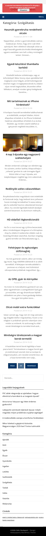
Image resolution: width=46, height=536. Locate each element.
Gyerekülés (7, 461)
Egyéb (4, 450)
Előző (12, 366)
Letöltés (5, 471)
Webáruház (7, 504)
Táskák (5, 488)
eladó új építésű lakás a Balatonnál (13, 517)
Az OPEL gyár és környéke (23, 279)
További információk (29, 7)
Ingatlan (5, 466)
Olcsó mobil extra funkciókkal (23, 307)
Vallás (4, 493)
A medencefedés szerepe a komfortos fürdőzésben (23, 418)
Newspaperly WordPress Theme (23, 532)
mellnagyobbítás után (31, 517)
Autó (4, 445)
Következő (31, 366)
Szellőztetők (7, 477)
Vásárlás (5, 498)
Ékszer (5, 455)
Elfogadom (23, 10)
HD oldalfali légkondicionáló (23, 219)
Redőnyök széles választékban (23, 188)
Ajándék (5, 439)
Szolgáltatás (7, 482)
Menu (41, 16)
